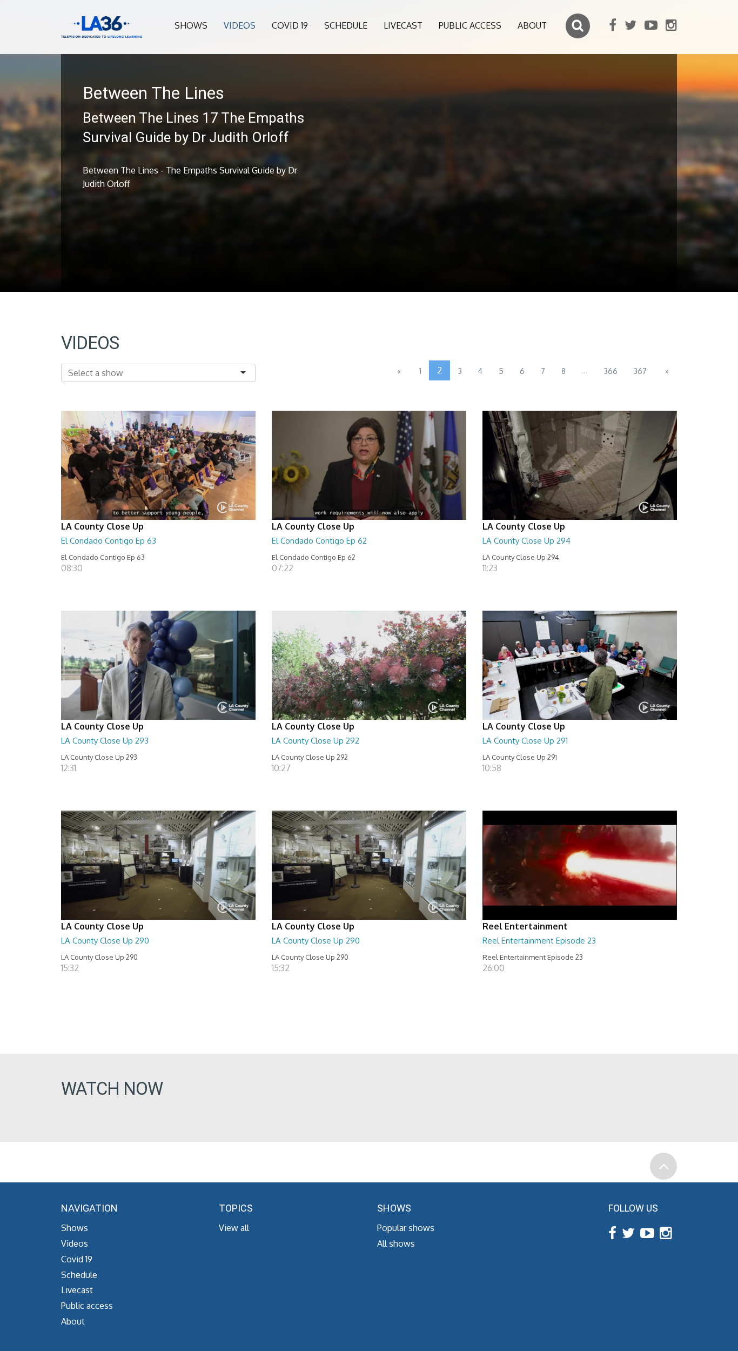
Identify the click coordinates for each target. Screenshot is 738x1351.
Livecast (403, 25)
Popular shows (405, 1227)
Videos (240, 25)
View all (234, 1227)
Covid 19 (290, 25)
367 (640, 371)
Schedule (345, 25)
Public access (470, 25)
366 (611, 371)
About (532, 25)
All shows (396, 1243)
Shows (191, 25)
